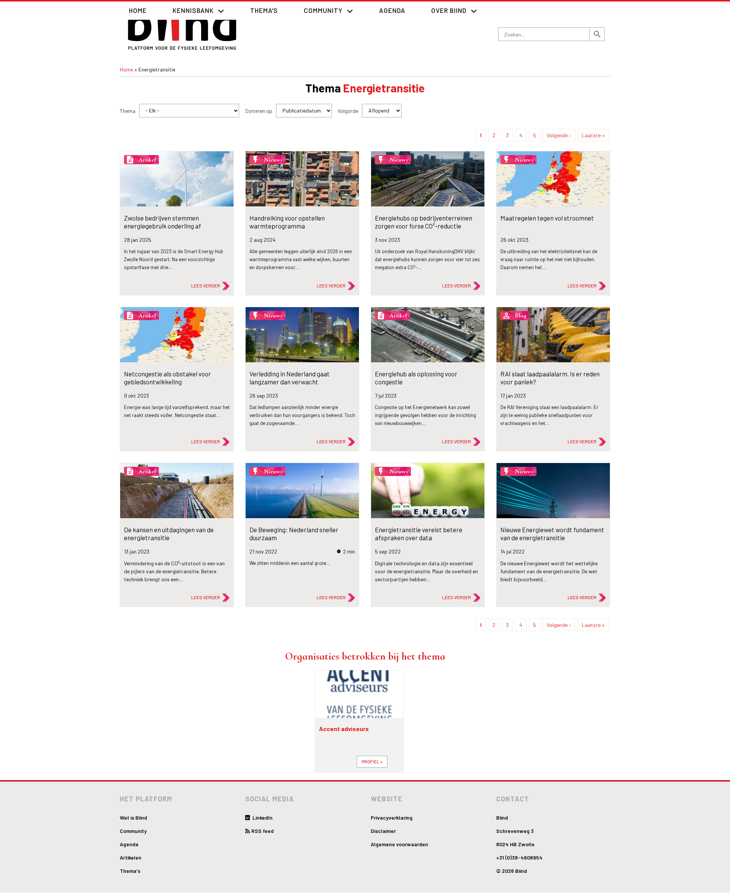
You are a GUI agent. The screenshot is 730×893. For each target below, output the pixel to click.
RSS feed (262, 831)
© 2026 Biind (511, 871)
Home (138, 10)
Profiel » (372, 761)
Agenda (392, 10)
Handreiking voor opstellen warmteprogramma (287, 221)
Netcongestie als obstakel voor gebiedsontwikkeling (167, 377)
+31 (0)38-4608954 (519, 857)
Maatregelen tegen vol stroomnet (547, 218)
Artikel (147, 159)
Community (133, 831)
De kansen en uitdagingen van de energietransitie (169, 533)
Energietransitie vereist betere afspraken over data (418, 533)
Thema (127, 111)
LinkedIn (262, 817)
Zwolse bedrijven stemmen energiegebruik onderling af (162, 221)
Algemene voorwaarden (399, 844)
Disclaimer (383, 831)
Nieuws (273, 159)
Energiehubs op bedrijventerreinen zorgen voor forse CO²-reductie (423, 221)
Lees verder (205, 285)
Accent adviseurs (344, 728)
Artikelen (130, 857)
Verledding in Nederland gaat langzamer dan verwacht (289, 377)
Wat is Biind (133, 817)
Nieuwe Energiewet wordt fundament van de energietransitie (552, 533)
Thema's (264, 10)
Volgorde (348, 111)
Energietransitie (384, 88)
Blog (520, 315)
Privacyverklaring (392, 817)
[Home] (182, 27)
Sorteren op (258, 111)
